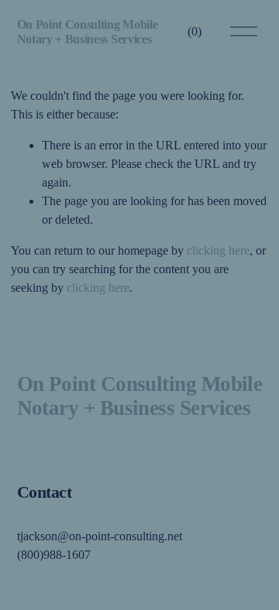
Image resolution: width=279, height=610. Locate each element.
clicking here (218, 250)
